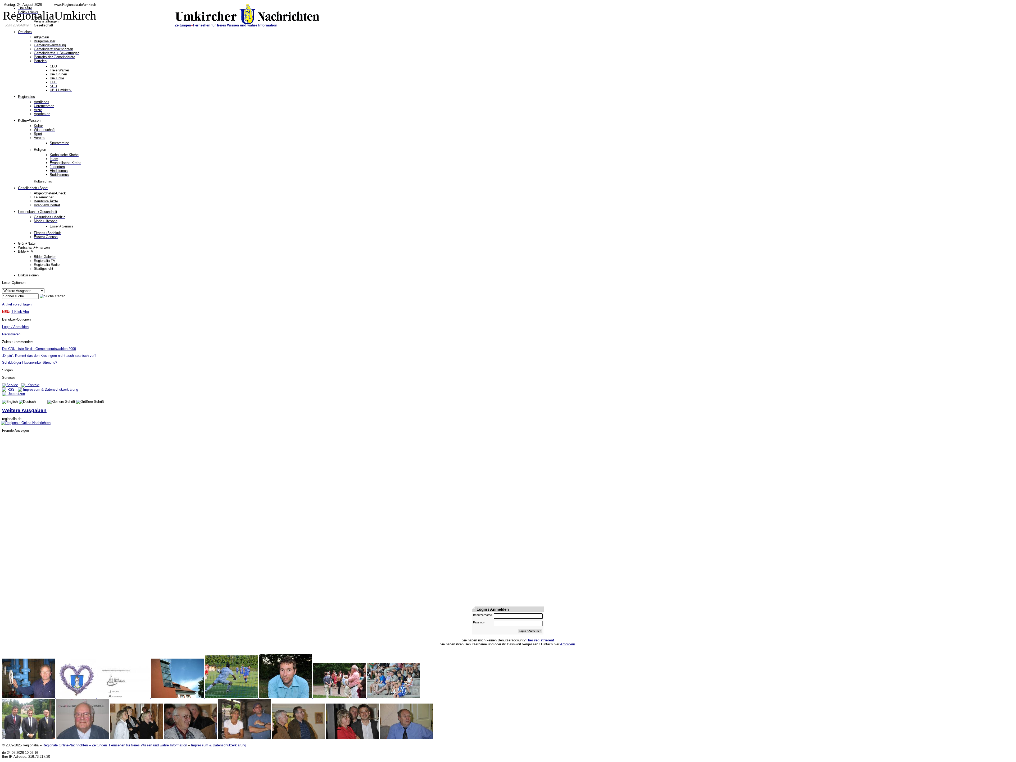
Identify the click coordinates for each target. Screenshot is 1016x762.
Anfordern (567, 644)
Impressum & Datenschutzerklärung (50, 389)
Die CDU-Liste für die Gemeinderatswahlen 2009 (39, 349)
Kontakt (32, 385)
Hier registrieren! (540, 640)
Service (12, 385)
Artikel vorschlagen (16, 304)
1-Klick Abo (20, 312)
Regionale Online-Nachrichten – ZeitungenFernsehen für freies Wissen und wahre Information (115, 745)
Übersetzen (15, 394)
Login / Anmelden (15, 327)
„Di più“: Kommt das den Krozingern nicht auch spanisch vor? (49, 356)
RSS (10, 389)
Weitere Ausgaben (24, 410)
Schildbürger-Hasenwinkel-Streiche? (29, 362)
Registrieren (11, 334)
